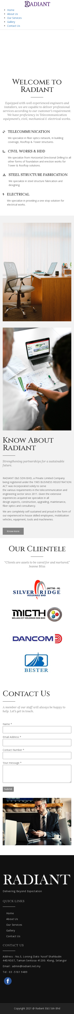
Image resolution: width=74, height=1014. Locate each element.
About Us (12, 14)
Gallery (11, 22)
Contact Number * (13, 750)
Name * (7, 724)
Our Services (14, 18)
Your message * (12, 762)
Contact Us (13, 25)
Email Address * (12, 737)
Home (10, 10)
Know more (13, 531)
